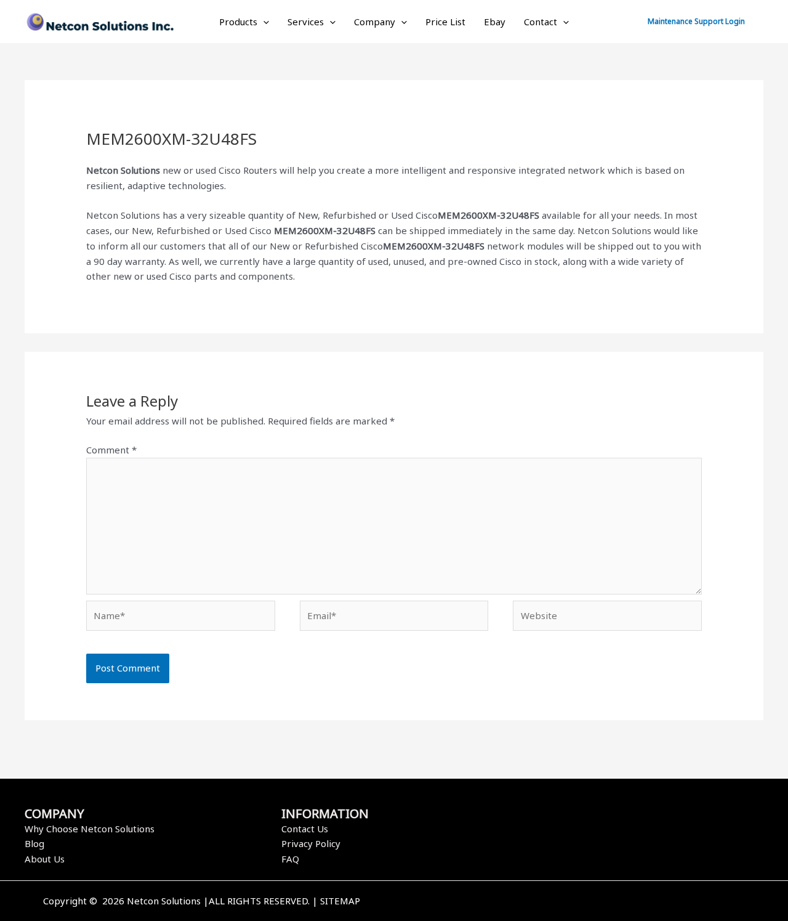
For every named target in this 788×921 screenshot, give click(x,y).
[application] (263, 21)
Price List (445, 21)
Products (238, 21)
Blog (34, 843)
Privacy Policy (310, 843)
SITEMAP (340, 901)
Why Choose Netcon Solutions (90, 828)
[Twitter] (586, 901)
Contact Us (304, 828)
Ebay (494, 21)
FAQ (290, 859)
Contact (540, 21)
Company (374, 21)
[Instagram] (605, 901)
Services (305, 21)
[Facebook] (568, 901)
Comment (111, 450)
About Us (45, 859)
